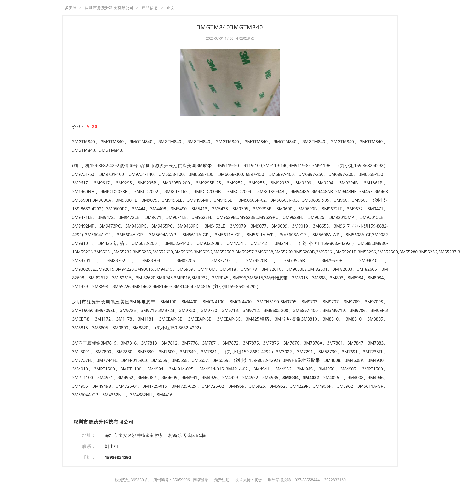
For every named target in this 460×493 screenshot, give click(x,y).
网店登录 (200, 479)
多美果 (71, 7)
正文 (171, 7)
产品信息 (150, 7)
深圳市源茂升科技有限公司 (109, 7)
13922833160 (334, 479)
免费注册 (222, 479)
